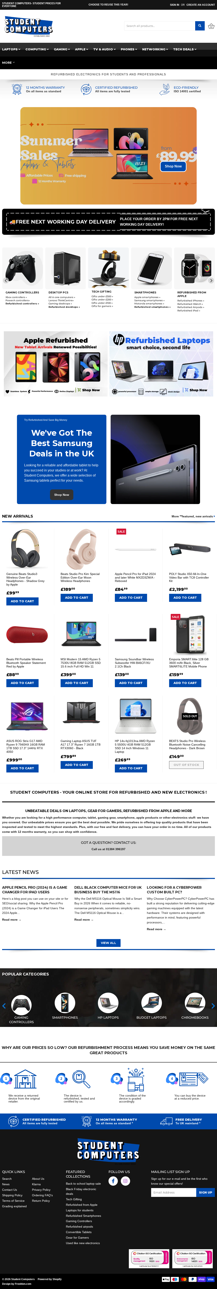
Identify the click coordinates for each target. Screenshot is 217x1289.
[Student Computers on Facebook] (113, 1181)
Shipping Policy (12, 1195)
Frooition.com (23, 1283)
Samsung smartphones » (149, 300)
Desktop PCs (58, 292)
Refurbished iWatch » (190, 304)
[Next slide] (211, 280)
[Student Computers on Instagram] (125, 1181)
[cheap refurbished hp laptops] (161, 363)
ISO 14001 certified (187, 91)
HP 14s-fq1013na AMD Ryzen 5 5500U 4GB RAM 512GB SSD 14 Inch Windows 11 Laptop (135, 746)
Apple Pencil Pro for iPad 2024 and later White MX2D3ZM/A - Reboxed (135, 577)
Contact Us (9, 1189)
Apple (80, 49)
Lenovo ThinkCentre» (61, 300)
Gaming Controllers (22, 292)
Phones (128, 49)
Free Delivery (188, 1120)
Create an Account (200, 4)
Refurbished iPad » (188, 310)
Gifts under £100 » (102, 302)
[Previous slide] (6, 280)
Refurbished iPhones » (190, 300)
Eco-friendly (186, 88)
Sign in (174, 4)
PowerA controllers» (18, 300)
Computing (36, 49)
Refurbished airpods (79, 1226)
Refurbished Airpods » (190, 307)
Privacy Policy (41, 1189)
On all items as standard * (114, 1123)
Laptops (10, 49)
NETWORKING (154, 49)
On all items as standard (43, 91)
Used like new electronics (83, 1243)
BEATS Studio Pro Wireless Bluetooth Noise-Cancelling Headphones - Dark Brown (187, 744)
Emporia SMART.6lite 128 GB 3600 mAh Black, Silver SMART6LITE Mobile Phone (189, 663)
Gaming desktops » (60, 303)
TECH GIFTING (101, 291)
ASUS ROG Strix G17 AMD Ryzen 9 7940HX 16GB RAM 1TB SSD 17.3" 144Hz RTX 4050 (25, 746)
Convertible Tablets (79, 1232)
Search (7, 1178)
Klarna (36, 1184)
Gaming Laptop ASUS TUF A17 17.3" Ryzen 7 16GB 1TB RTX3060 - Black (80, 744)
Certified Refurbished (116, 88)
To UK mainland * (187, 1123)
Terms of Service (13, 1200)
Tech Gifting (74, 1199)
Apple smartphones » (147, 297)
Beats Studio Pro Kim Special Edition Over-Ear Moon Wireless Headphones (80, 577)
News (6, 1184)
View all (108, 943)
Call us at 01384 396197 (108, 849)
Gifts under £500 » (102, 296)
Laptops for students (79, 1210)
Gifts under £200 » (102, 299)
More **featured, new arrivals (193, 516)
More (7, 63)
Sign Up (205, 1192)
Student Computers (23, 1279)
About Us (38, 1178)
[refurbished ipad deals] (56, 363)
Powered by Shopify (50, 1279)
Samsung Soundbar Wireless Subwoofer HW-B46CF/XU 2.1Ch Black (134, 663)
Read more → (11, 919)
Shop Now (173, 166)
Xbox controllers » (16, 297)
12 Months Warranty (45, 88)
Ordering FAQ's (42, 1195)
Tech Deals (184, 49)
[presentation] (4, 1006)
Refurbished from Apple (81, 1204)
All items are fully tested (112, 91)
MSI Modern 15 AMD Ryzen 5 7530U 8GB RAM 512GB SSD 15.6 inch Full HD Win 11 (81, 663)
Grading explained (14, 1206)
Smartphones (145, 292)
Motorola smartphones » (149, 303)
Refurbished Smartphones (83, 1215)
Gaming (61, 49)
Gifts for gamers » (102, 306)
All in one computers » (62, 297)
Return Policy (41, 1200)
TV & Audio (103, 49)
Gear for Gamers (77, 1237)
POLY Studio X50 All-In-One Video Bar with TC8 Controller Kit (189, 577)
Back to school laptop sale (83, 1183)
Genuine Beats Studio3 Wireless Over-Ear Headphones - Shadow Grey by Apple (25, 579)
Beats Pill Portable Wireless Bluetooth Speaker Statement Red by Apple (26, 663)
